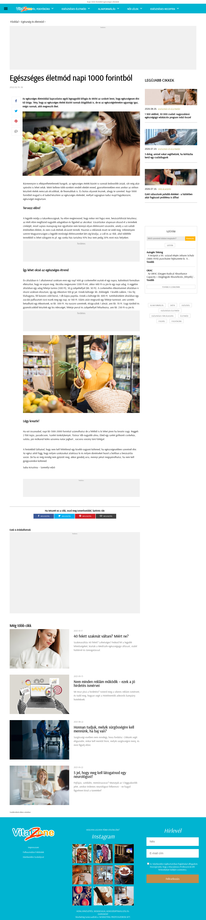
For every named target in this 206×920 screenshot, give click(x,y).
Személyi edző (48, 467)
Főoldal (14, 21)
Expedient (103, 914)
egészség (186, 305)
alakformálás (157, 305)
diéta (172, 305)
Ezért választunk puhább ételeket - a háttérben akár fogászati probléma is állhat (168, 195)
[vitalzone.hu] (24, 10)
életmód (184, 316)
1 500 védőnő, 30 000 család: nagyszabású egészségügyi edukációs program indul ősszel (168, 115)
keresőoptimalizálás (117, 911)
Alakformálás (106, 8)
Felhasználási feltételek (33, 852)
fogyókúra (177, 321)
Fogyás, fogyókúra (38, 8)
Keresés (190, 238)
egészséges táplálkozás (162, 316)
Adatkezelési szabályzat (33, 857)
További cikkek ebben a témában (20, 812)
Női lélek (132, 8)
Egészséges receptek (162, 8)
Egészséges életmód (74, 8)
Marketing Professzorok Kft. (114, 916)
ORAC (150, 270)
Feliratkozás (172, 879)
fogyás (162, 321)
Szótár (171, 231)
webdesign (99, 911)
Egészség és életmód (32, 21)
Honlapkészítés (84, 911)
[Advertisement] (103, 48)
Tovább (150, 261)
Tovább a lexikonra (171, 287)
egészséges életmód (170, 310)
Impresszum (33, 847)
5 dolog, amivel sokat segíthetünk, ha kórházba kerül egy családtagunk (169, 155)
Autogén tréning (155, 252)
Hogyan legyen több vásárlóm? (103, 829)
